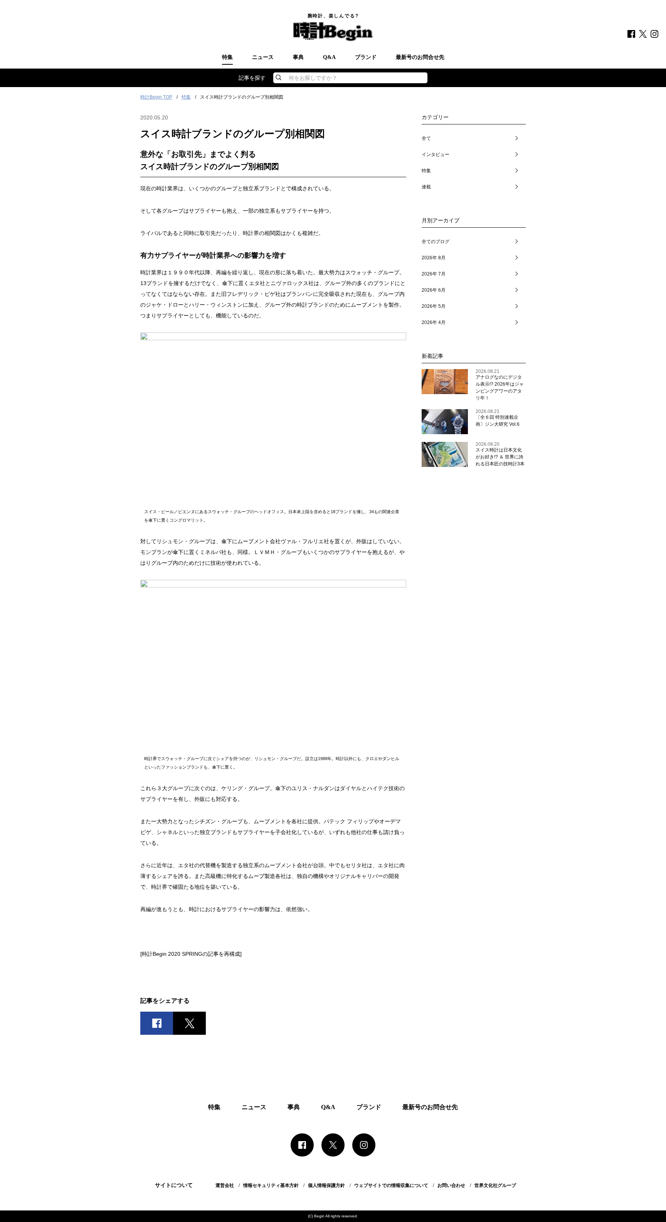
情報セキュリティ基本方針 (271, 1185)
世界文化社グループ (495, 1185)
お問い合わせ (451, 1185)
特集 (227, 57)
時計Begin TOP (156, 97)
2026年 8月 (434, 257)
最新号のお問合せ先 (420, 57)
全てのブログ (435, 241)
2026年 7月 (434, 274)
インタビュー (435, 154)
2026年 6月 (434, 290)
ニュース (263, 57)
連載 (426, 187)
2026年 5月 (434, 306)
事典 (298, 57)
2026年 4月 (434, 322)
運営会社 (224, 1185)
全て (426, 138)
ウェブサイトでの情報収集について (391, 1185)
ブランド (366, 57)
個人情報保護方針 (326, 1185)
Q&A (329, 57)
